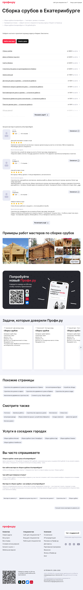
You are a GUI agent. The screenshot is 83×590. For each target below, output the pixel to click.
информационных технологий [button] (53, 575)
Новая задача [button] (7, 535)
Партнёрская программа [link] (52, 547)
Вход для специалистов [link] (31, 538)
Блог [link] (45, 556)
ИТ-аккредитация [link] (50, 538)
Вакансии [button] (47, 550)
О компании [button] (48, 535)
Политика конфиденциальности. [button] (54, 581)
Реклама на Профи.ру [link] (51, 541)
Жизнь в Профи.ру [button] (50, 553)
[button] (74, 131)
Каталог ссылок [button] (8, 547)
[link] (9, 41)
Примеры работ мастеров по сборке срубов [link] (38, 233)
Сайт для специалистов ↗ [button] (32, 535)
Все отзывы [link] (6, 541)
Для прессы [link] (48, 544)
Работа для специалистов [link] (32, 541)
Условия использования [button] (11, 544)
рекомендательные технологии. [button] (53, 580)
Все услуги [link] (6, 538)
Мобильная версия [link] (9, 550)
